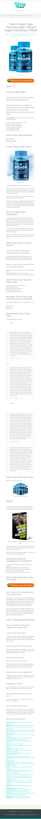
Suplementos (15, 35)
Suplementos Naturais (24, 35)
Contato (34, 814)
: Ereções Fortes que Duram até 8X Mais (18, 797)
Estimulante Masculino (15, 788)
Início (14, 10)
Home (6, 814)
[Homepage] (20, 5)
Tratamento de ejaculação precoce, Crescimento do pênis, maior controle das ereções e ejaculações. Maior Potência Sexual (20, 727)
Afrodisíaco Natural (14, 748)
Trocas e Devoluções (21, 814)
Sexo (34, 34)
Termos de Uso (29, 814)
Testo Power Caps (20, 75)
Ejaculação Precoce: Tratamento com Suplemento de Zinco (19, 762)
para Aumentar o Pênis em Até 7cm (17, 796)
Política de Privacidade (13, 814)
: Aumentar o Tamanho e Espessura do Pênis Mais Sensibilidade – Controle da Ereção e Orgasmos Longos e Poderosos (19, 782)
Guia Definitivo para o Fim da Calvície (14, 743)
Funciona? (10, 760)
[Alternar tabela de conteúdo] (13, 86)
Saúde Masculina (29, 34)
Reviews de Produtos (19, 34)
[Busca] (27, 9)
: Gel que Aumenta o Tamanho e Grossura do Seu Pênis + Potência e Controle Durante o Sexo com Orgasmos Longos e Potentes (20, 771)
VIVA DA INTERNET (12, 811)
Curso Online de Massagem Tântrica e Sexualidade (17, 756)
